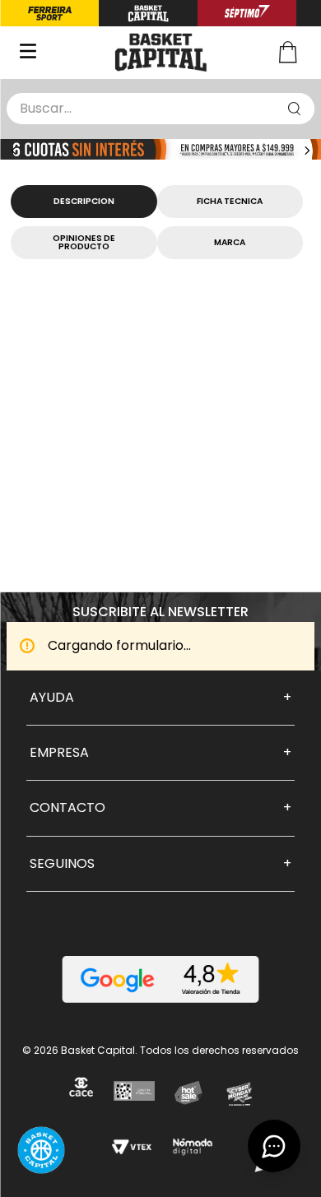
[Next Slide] (307, 150)
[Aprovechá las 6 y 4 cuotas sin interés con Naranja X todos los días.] (160, 151)
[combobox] (160, 108)
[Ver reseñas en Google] (160, 979)
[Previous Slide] (14, 150)
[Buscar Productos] (294, 108)
